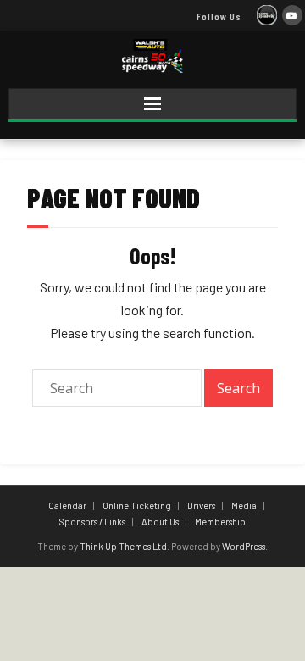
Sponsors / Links (92, 521)
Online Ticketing (137, 505)
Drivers (201, 505)
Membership (220, 521)
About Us (160, 521)
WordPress (243, 546)
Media (244, 505)
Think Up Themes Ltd (123, 546)
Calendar (67, 505)
